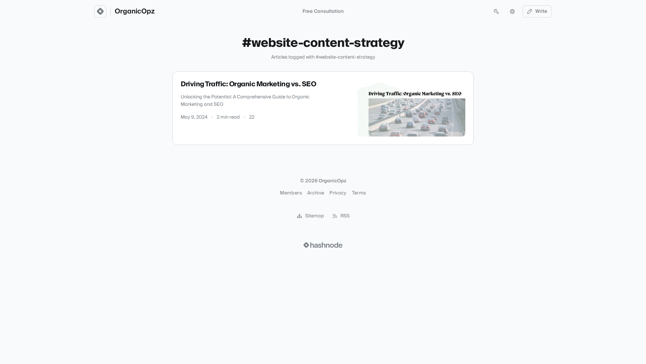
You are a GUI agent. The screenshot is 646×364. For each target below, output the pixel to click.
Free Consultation (323, 11)
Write (541, 11)
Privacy (337, 193)
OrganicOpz (135, 11)
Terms (359, 193)
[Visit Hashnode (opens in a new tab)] (323, 245)
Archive (315, 193)
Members (290, 193)
